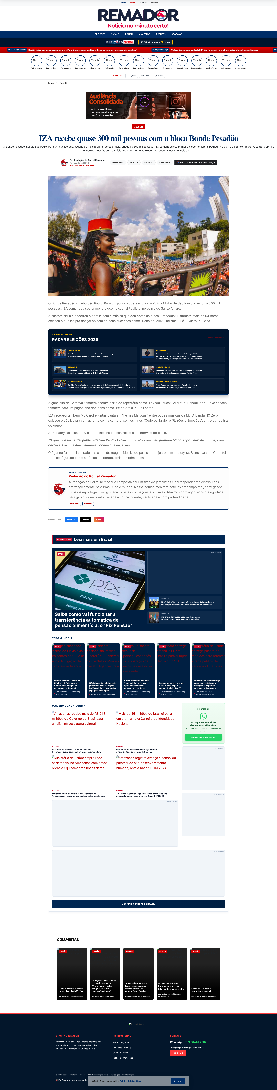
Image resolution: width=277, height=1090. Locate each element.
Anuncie (178, 1053)
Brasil (106, 539)
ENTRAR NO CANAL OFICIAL (203, 737)
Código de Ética (120, 1052)
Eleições (131, 76)
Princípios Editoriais (122, 1047)
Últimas (159, 76)
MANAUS (115, 34)
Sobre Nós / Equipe (122, 1042)
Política (145, 76)
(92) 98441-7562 (195, 1042)
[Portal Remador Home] (138, 1024)
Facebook (88, 504)
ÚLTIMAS (122, 3)
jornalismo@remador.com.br (191, 1047)
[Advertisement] (184, 572)
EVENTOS (161, 34)
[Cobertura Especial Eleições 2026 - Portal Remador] (120, 42)
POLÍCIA (129, 34)
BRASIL (133, 3)
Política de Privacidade (130, 1081)
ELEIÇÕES (100, 34)
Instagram (74, 504)
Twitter (86, 520)
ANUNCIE (154, 3)
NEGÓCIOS (177, 34)
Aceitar (178, 1081)
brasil (51, 83)
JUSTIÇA (143, 3)
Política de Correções (123, 1058)
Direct (98, 520)
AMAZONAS (144, 34)
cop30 (63, 83)
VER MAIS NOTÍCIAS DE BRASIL (138, 904)
